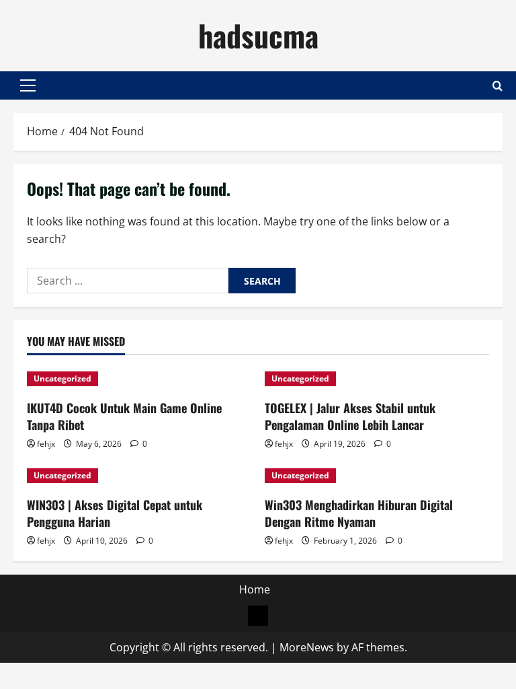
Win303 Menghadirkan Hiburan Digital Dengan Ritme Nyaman (359, 513)
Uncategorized (62, 378)
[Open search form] (497, 86)
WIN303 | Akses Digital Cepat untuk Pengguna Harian (114, 513)
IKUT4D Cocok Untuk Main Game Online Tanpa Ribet (124, 416)
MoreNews (307, 647)
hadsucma (258, 35)
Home (254, 589)
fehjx (46, 443)
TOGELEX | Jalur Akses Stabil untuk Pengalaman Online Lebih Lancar (350, 416)
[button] (27, 85)
